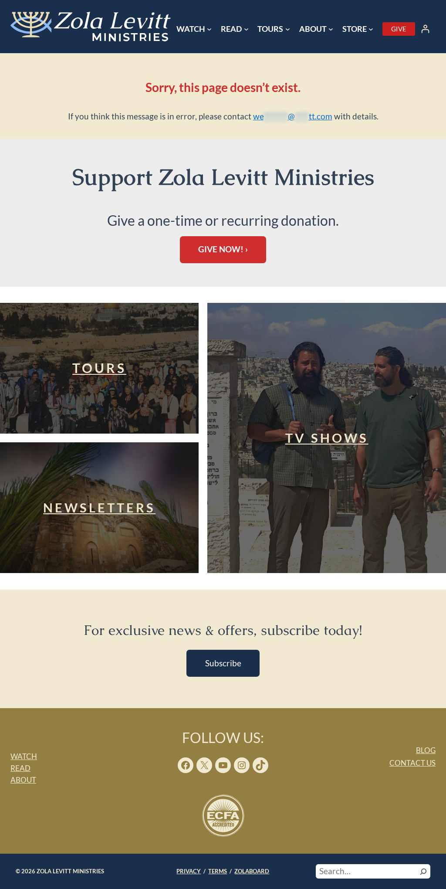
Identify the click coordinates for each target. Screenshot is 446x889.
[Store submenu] (370, 29)
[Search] (423, 871)
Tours (99, 368)
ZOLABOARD (251, 871)
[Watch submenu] (209, 29)
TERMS (217, 871)
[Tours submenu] (287, 29)
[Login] (425, 29)
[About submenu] (330, 29)
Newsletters (99, 507)
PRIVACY (188, 871)
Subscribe (223, 663)
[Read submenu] (246, 29)
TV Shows (326, 438)
